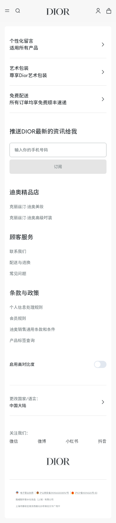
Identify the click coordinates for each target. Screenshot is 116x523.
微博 (42, 441)
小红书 (72, 441)
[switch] (100, 364)
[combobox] (58, 405)
